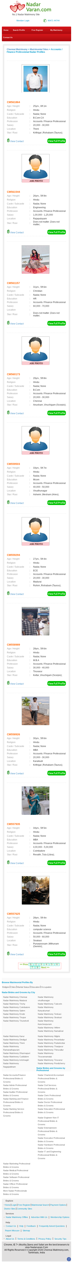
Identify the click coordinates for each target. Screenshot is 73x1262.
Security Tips (60, 1239)
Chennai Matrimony (17, 49)
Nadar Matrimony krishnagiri (16, 1060)
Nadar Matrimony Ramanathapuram (11, 1048)
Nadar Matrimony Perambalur (51, 1040)
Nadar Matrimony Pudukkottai (51, 1043)
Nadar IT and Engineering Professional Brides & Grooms (49, 1154)
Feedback (31, 1226)
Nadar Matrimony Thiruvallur (51, 1050)
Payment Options (58, 1205)
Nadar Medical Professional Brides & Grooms (15, 1172)
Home (6, 30)
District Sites (10, 1209)
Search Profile (19, 30)
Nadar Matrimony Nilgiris (49, 1036)
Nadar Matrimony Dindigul (15, 1040)
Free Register (37, 30)
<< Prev (24, 964)
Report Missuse (12, 1230)
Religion (5, 987)
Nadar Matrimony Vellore (49, 1027)
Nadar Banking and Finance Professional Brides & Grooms (15, 1102)
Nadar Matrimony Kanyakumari (46, 1009)
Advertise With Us (39, 1217)
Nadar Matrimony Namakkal (50, 1031)
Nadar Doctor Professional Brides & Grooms (50, 1104)
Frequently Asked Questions (52, 1226)
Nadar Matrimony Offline (17, 1217)
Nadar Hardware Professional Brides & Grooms (51, 1146)
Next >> (45, 967)
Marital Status (23, 987)
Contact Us (8, 37)
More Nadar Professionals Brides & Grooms (15, 1192)
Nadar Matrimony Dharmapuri (16, 1053)
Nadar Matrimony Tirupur (14, 1017)
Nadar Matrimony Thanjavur (50, 1046)
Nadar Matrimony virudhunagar (46, 999)
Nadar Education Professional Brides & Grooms (51, 1111)
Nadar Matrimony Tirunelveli (16, 1021)
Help (21, 1226)
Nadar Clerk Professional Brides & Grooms (49, 1097)
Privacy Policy (44, 1239)
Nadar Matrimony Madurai (15, 1000)
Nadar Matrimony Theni (14, 1043)
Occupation (46, 987)
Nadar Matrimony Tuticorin (50, 1004)
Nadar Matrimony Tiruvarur (50, 1060)
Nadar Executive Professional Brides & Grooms (51, 1140)
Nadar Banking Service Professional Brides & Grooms (13, 1112)
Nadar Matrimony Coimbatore (16, 1007)
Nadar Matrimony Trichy (14, 1004)
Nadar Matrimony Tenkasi (49, 1014)
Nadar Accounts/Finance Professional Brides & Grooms (14, 1078)
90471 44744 (54, 20)
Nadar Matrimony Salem (14, 1010)
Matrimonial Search (40, 1205)
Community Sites (24, 1209)
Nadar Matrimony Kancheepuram (46, 1022)
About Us (10, 1239)
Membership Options (60, 1217)
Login (14, 1205)
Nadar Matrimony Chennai (15, 997)
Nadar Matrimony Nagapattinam (11, 1065)
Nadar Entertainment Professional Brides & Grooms (47, 1131)
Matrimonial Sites (39, 49)
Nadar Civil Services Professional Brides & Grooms (47, 1088)
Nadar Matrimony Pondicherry (51, 1063)
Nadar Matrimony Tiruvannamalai (46, 1055)
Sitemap (26, 1230)
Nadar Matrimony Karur (14, 1036)
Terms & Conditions (26, 1239)
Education (35, 987)
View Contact (17, 141)
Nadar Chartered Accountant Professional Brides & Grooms (51, 1078)
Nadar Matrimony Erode (14, 1014)
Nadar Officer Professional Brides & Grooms (15, 1186)
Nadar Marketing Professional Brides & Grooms (16, 1165)
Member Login (22, 20)
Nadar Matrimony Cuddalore (16, 1056)
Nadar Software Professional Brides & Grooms (16, 1179)
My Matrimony (56, 30)
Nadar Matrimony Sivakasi (50, 1017)
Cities (13, 987)
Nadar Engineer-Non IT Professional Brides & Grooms (48, 1121)
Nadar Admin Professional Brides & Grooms (15, 1087)
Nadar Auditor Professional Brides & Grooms (15, 1094)
